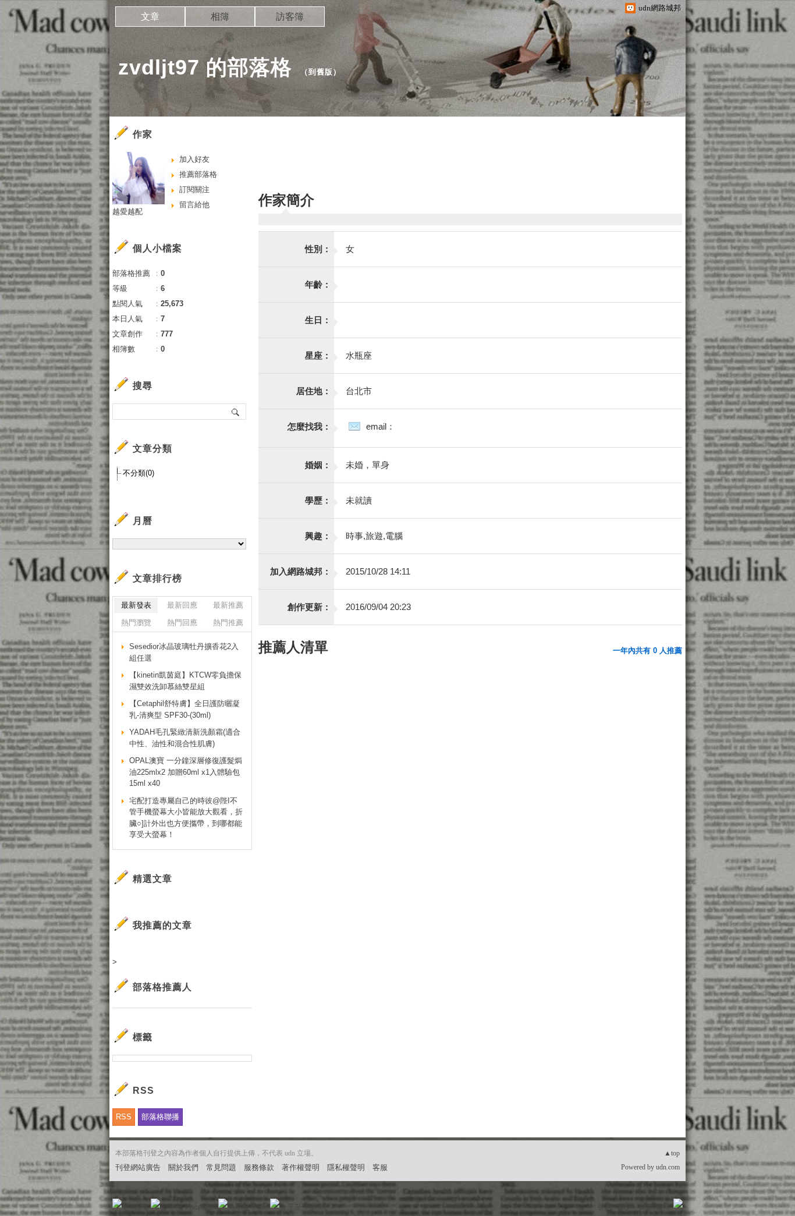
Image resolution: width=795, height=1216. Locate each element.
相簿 (220, 17)
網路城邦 (655, 1207)
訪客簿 (290, 17)
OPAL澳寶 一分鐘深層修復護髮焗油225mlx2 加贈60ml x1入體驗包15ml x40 (185, 772)
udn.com (668, 1167)
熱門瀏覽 (136, 622)
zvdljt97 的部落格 (205, 67)
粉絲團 (136, 1207)
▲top (672, 1153)
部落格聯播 (160, 1116)
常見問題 (221, 1167)
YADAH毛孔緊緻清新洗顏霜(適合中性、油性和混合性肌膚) (184, 738)
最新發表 (136, 605)
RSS (124, 1116)
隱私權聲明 (346, 1167)
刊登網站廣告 (138, 1167)
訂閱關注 (194, 189)
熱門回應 (182, 622)
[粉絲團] (117, 1203)
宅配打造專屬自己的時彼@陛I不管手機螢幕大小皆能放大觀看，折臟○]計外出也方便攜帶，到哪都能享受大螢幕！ (186, 817)
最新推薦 (228, 605)
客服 (380, 1167)
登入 (604, 1207)
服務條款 (259, 1167)
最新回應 (182, 605)
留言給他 (194, 204)
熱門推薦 (228, 622)
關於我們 (183, 1167)
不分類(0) (138, 473)
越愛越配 (127, 211)
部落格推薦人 (162, 987)
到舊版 (320, 72)
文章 (150, 17)
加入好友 (194, 159)
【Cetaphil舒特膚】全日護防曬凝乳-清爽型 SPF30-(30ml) (184, 709)
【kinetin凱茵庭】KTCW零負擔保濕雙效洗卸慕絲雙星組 (185, 681)
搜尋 (236, 411)
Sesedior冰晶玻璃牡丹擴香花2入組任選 (184, 652)
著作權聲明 (301, 1167)
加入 (625, 1207)
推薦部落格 (198, 174)
